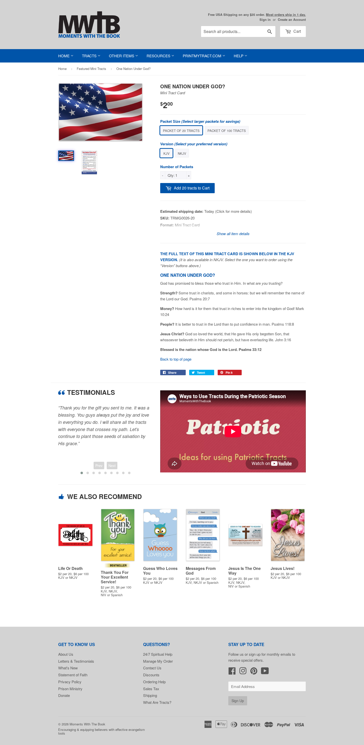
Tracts (90, 55)
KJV (166, 153)
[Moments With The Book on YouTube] (265, 672)
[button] (82, 472)
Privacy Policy (69, 681)
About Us (65, 654)
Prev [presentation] (99, 465)
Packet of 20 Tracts (181, 130)
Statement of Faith (72, 674)
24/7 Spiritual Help (157, 654)
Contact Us (152, 667)
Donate (64, 695)
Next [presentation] (112, 465)
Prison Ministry (70, 688)
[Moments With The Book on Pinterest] (254, 672)
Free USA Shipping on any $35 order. (257, 14)
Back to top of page (175, 359)
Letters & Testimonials (76, 661)
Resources (159, 55)
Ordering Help (154, 681)
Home (64, 55)
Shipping (150, 695)
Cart (296, 31)
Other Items (122, 55)
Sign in (265, 19)
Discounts (151, 674)
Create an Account (292, 19)
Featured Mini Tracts (91, 68)
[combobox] (238, 31)
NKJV (182, 153)
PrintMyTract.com (202, 55)
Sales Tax (151, 688)
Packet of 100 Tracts (227, 130)
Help (239, 55)
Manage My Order (158, 661)
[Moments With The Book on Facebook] (232, 672)
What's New (68, 667)
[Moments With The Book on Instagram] (243, 672)
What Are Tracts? (157, 702)
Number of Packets (176, 166)
